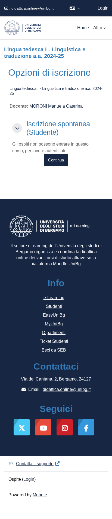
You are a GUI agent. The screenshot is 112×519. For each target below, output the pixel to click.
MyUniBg (54, 324)
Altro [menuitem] (97, 27)
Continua (56, 160)
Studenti (54, 306)
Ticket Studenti (54, 341)
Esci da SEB (54, 350)
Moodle (40, 495)
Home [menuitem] (83, 27)
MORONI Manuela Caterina (56, 106)
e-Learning (53, 297)
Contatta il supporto (35, 463)
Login (103, 8)
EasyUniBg (54, 315)
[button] (74, 8)
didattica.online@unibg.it (32, 8)
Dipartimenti (54, 332)
